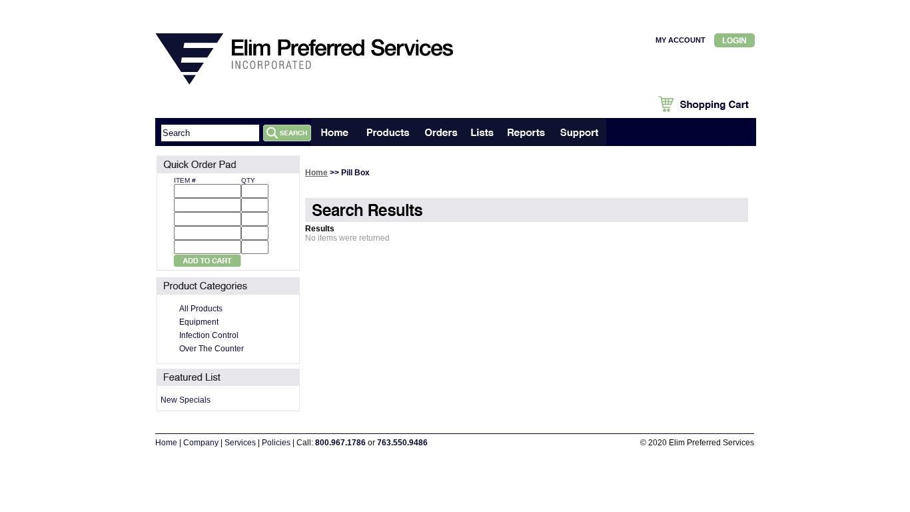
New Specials (186, 400)
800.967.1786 (340, 442)
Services (240, 442)
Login (734, 40)
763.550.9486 (402, 442)
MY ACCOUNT (680, 40)
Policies (276, 442)
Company (201, 442)
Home (316, 172)
